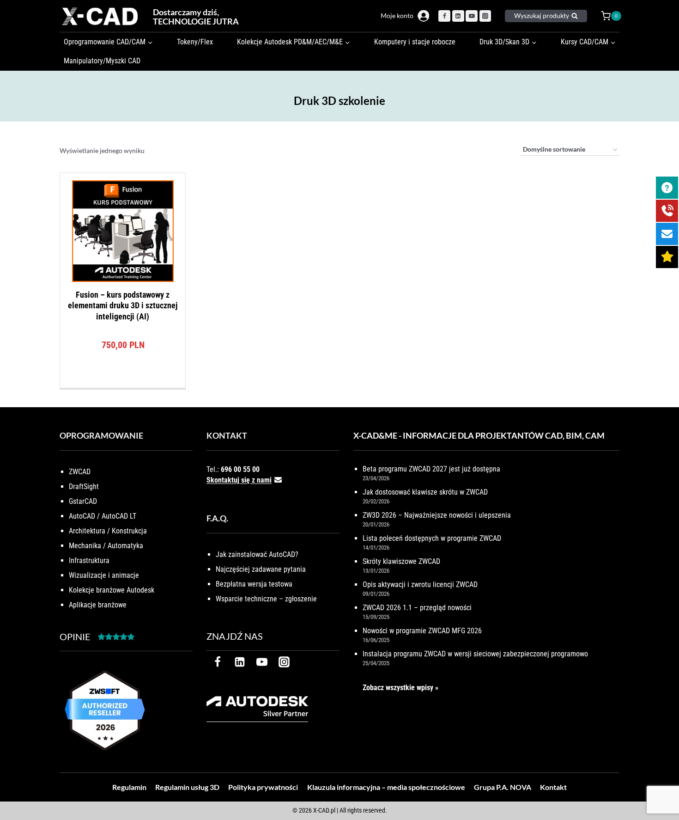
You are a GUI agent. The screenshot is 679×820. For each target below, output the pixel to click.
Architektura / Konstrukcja (108, 530)
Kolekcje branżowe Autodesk (111, 590)
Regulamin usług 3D (187, 787)
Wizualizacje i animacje (104, 575)
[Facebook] (444, 16)
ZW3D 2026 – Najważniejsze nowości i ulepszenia (437, 515)
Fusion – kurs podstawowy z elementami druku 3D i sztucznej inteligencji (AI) (122, 305)
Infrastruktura (89, 560)
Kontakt (553, 787)
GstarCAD (83, 501)
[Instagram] (485, 16)
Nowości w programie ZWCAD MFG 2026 (422, 630)
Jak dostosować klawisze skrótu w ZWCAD (425, 492)
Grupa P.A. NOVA (502, 787)
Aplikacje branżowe (98, 604)
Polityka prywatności (263, 787)
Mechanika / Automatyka (106, 545)
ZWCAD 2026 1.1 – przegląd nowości (417, 607)
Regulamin (129, 787)
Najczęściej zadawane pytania (261, 569)
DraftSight (84, 486)
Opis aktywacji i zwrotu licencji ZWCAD (420, 584)
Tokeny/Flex (195, 41)
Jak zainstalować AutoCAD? (257, 554)
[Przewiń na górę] (662, 784)
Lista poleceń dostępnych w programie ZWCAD (432, 538)
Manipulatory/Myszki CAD (102, 60)
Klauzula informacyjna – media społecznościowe (386, 787)
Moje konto (397, 15)
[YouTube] (472, 16)
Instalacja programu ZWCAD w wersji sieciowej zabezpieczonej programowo (475, 653)
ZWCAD (80, 471)
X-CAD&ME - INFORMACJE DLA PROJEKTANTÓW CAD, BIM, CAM (479, 435)
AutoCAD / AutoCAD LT (102, 516)
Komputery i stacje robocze (414, 41)
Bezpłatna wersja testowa (254, 584)
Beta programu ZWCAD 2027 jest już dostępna (431, 469)
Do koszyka (123, 385)
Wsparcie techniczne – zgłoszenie (266, 598)
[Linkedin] (458, 16)
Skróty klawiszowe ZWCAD (401, 561)
